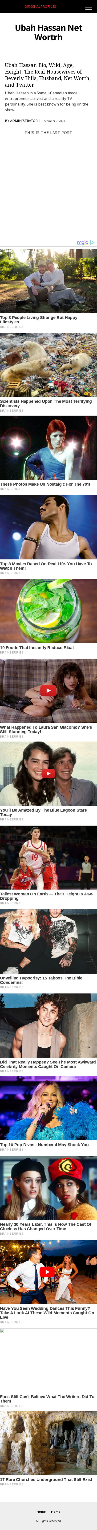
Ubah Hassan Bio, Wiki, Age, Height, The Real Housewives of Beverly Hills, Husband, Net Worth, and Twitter (48, 75)
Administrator (24, 121)
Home (41, 1512)
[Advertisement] (48, 189)
